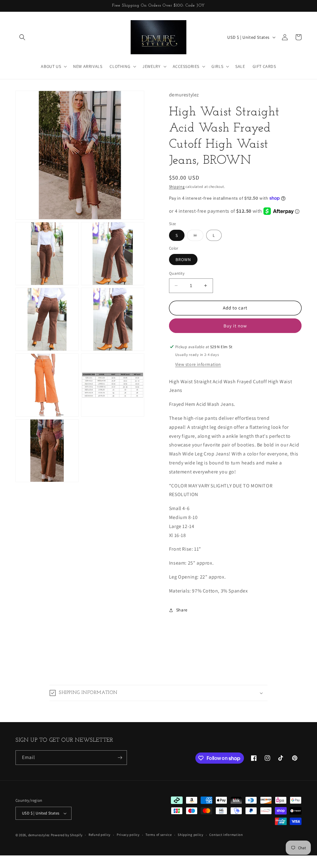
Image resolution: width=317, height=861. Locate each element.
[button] (22, 37)
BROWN (183, 259)
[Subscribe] (120, 757)
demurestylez (39, 835)
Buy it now (235, 326)
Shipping (177, 186)
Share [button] (182, 610)
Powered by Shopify (67, 835)
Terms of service (158, 834)
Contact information (226, 834)
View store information (198, 364)
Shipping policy (190, 834)
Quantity (177, 273)
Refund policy (100, 834)
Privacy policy (128, 834)
